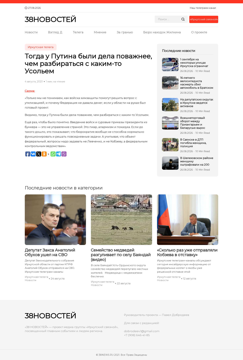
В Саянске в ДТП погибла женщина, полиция (193, 143)
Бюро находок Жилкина (162, 32)
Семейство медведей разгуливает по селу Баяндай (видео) (121, 255)
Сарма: (30, 90)
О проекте (199, 32)
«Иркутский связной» (204, 19)
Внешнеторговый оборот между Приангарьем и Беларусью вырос (192, 122)
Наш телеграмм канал (203, 7)
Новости (31, 32)
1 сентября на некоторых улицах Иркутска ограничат (194, 63)
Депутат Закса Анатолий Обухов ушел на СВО (50, 252)
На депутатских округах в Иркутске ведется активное (196, 103)
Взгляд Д (55, 32)
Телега (78, 32)
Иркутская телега (41, 47)
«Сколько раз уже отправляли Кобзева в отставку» (187, 252)
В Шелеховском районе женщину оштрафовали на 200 (196, 161)
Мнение (100, 32)
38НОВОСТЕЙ (50, 19)
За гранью (125, 32)
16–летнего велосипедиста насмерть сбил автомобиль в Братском (196, 82)
